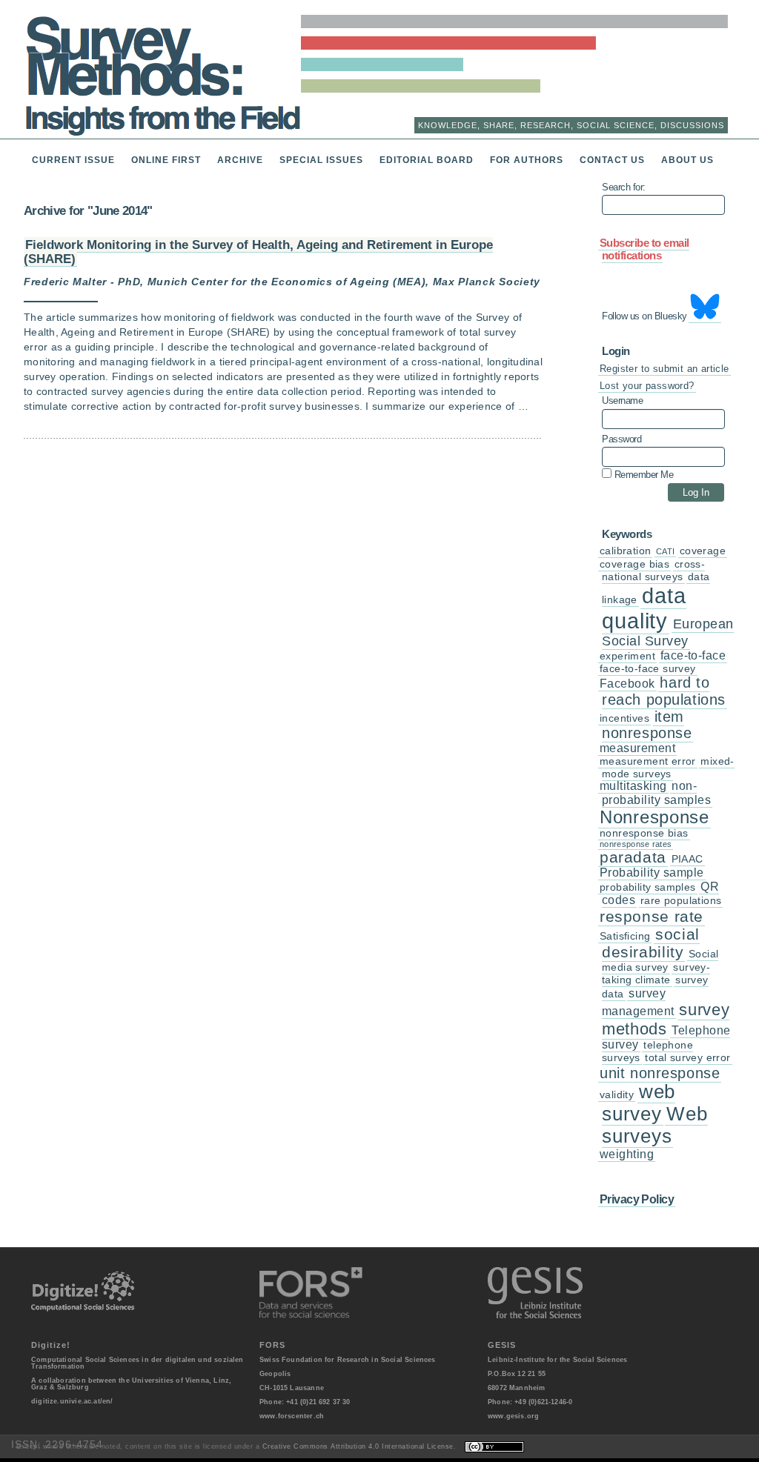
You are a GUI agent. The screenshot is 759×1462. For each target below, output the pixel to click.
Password (621, 439)
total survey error (687, 1057)
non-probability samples (656, 792)
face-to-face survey (648, 668)
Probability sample (652, 872)
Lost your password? (647, 385)
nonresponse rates (636, 844)
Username (622, 401)
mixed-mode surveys (668, 767)
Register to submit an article (664, 368)
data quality (644, 608)
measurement (637, 748)
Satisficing (625, 936)
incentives (624, 718)
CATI (665, 551)
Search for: (624, 187)
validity (617, 1094)
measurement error (648, 761)
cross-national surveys (653, 570)
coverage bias (634, 564)
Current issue (73, 160)
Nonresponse (654, 817)
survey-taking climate (656, 974)
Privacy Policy (637, 1199)
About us (687, 160)
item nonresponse (647, 725)
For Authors (526, 160)
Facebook (627, 683)
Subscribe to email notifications (644, 249)
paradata (633, 856)
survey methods (665, 1018)
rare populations (681, 900)
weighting (627, 1154)
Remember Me (642, 474)
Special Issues (321, 160)
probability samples (648, 887)
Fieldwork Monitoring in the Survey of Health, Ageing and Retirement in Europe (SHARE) (258, 251)
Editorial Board (427, 160)
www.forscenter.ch (291, 1416)
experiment (627, 656)
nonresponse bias (644, 833)
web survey (638, 1102)
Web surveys (655, 1124)
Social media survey (660, 960)
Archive (240, 160)
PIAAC (687, 859)
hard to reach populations (664, 691)
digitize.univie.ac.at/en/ (72, 1401)
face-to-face (693, 655)
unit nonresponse (660, 1073)
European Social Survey (668, 632)
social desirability (651, 943)
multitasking (633, 786)
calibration (625, 550)
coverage (703, 550)
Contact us (612, 160)
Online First (166, 160)
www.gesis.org (513, 1416)
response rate (651, 916)
